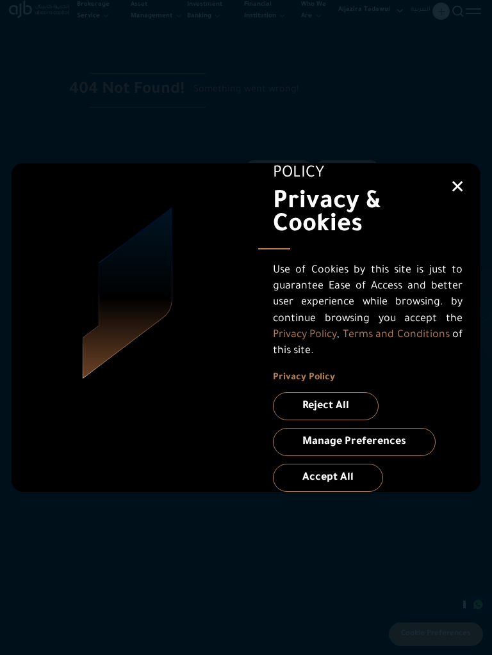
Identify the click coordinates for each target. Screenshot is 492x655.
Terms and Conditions (396, 335)
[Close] (457, 186)
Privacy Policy (305, 335)
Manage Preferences (354, 442)
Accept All (328, 478)
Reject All (325, 406)
